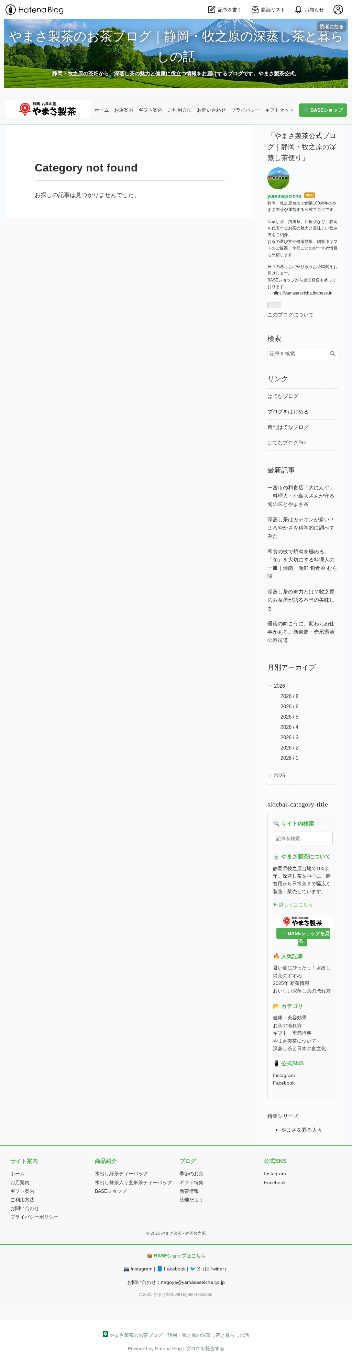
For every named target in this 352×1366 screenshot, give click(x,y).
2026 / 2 (289, 748)
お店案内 (123, 110)
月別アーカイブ (291, 667)
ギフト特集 (191, 1182)
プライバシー (245, 110)
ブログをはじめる (288, 411)
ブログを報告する (205, 1348)
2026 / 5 (289, 717)
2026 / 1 (289, 758)
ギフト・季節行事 (292, 1033)
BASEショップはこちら (180, 1255)
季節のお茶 (191, 1173)
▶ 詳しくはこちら (293, 904)
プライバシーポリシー (34, 1217)
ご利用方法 (180, 110)
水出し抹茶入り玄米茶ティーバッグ (133, 1182)
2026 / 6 (289, 706)
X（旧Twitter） (213, 1268)
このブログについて (290, 315)
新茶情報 (189, 1191)
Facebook (284, 1083)
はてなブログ (282, 396)
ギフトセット (279, 110)
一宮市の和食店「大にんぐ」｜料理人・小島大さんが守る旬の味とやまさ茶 (300, 496)
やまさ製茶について (294, 1041)
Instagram (284, 1075)
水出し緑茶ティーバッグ (121, 1173)
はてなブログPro (286, 442)
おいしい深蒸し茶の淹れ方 (302, 990)
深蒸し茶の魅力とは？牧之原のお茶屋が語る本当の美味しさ (300, 600)
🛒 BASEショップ (323, 110)
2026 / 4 (289, 727)
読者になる (332, 26)
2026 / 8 (289, 696)
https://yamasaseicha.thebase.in (302, 293)
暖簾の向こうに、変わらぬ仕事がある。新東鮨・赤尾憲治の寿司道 (300, 632)
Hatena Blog (168, 1348)
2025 (279, 775)
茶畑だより (191, 1199)
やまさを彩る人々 (301, 1130)
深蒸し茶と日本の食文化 (299, 1048)
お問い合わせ (211, 110)
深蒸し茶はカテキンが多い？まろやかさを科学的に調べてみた (300, 528)
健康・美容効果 (290, 1017)
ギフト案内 (151, 110)
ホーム (102, 110)
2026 (279, 686)
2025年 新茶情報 (291, 983)
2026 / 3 (289, 737)
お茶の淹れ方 (287, 1025)
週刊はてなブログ (288, 427)
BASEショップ (110, 1191)
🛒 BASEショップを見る (305, 937)
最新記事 (281, 470)
